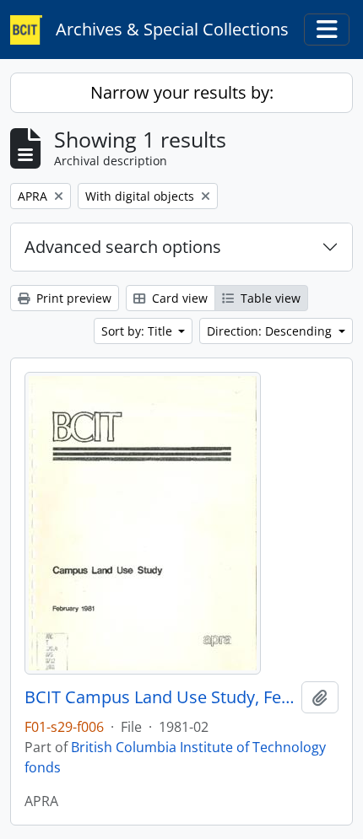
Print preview (72, 298)
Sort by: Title (138, 331)
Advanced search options (122, 246)
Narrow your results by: (182, 92)
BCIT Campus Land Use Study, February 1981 (159, 697)
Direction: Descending (271, 331)
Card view (178, 298)
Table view (269, 298)
